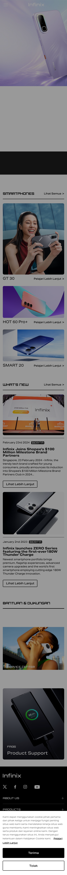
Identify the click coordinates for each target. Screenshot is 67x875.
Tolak (33, 866)
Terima (33, 853)
